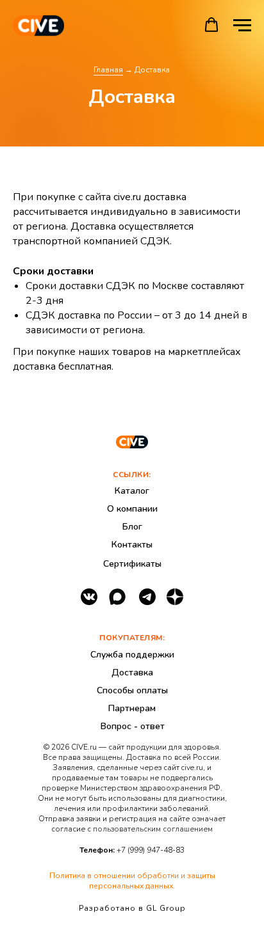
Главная (108, 70)
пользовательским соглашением (153, 829)
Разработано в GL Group (132, 908)
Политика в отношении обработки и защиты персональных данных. (132, 880)
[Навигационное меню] (242, 25)
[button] (211, 25)
